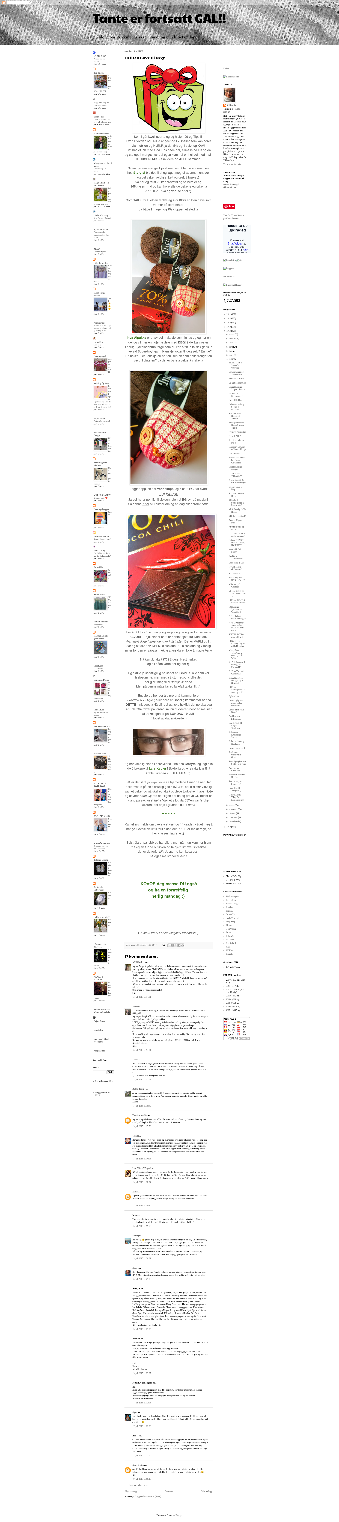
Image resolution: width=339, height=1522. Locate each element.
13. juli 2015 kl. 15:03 (141, 1079)
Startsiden (169, 1491)
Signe (134, 1412)
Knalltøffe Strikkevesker (236, 557)
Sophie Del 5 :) (235, 573)
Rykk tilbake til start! (102, 539)
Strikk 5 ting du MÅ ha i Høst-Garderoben (237, 460)
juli (230, 359)
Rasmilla (229, 954)
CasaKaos (98, 666)
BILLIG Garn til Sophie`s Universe (235, 365)
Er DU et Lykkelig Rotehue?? (236, 742)
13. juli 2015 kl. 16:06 (141, 1159)
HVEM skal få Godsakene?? (235, 568)
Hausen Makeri (101, 621)
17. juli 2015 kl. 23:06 (141, 1455)
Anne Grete (137, 1465)
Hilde (134, 1268)
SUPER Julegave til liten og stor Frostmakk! (237, 664)
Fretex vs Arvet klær (237, 432)
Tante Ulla (98, 567)
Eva (134, 1192)
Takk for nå (98, 668)
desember (233, 821)
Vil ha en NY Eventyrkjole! (236, 394)
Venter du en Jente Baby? (236, 711)
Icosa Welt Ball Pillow (235, 550)
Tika (134, 1136)
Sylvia (135, 1006)
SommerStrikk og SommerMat (236, 373)
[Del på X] (176, 945)
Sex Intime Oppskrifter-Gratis (235, 755)
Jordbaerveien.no (101, 536)
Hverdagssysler (100, 356)
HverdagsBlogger (101, 509)
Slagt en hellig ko (101, 102)
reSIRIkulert (138, 962)
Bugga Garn (231, 900)
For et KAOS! (235, 436)
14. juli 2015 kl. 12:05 (141, 1403)
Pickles (229, 925)
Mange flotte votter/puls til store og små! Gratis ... (236, 654)
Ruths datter (138, 1089)
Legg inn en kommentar (139, 1485)
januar (232, 334)
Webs (228, 947)
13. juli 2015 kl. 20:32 (141, 1258)
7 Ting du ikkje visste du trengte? (237, 617)
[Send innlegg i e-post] (163, 945)
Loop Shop (230, 921)
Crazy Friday (234, 453)
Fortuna (229, 911)
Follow (226, 68)
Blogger (179, 1515)
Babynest (109, 895)
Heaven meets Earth (237, 748)
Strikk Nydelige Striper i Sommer (237, 388)
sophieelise (98, 1030)
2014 (229, 327)
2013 (229, 322)
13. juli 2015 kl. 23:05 (141, 1329)
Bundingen (99, 73)
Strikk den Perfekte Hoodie (237, 775)
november (233, 817)
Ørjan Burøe (99, 1021)
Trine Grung (99, 550)
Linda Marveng (101, 215)
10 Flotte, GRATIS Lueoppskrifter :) (237, 601)
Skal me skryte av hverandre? (236, 782)
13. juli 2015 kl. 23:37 (141, 1373)
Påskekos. (109, 922)
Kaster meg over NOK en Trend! (237, 578)
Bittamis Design (101, 860)
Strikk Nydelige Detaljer (235, 468)
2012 (229, 318)
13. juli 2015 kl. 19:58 (141, 1226)
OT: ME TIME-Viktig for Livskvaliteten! (236, 797)
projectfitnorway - (102, 843)
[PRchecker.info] (231, 77)
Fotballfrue (99, 342)
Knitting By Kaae (101, 383)
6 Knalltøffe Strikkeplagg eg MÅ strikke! (236, 503)
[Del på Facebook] (179, 945)
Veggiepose (98, 624)
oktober (232, 813)
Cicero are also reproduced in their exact (101, 235)
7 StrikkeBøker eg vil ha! (236, 528)
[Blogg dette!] (172, 945)
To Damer (230, 939)
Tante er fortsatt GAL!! (159, 17)
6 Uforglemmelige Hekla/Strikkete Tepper (236, 425)
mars (231, 342)
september (233, 809)
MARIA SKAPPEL (102, 495)
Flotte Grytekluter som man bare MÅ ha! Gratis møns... (236, 627)
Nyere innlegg (131, 1491)
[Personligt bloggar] (232, 285)
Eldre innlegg (206, 1491)
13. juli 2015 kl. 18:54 (141, 1182)
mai (231, 351)
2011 (229, 314)
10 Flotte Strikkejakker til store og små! (237, 690)
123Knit (229, 950)
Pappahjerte (99, 1051)
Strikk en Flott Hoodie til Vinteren (235, 416)
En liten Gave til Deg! (235, 488)
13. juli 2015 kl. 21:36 (141, 1279)
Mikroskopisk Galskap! (234, 585)
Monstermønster (101, 133)
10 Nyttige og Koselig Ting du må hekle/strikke (237, 643)
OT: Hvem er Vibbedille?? (235, 474)
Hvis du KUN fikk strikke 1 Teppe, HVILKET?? (237, 543)
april (231, 347)
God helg (97, 345)
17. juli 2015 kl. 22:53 (141, 1426)
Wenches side (100, 753)
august (232, 805)
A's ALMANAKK (102, 816)
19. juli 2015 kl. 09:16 (141, 1479)
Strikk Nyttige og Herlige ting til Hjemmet (236, 680)
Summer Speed (100, 252)
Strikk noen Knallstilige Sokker (235, 735)
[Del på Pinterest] (182, 945)
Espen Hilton (99, 418)
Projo (228, 932)
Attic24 (97, 249)
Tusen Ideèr (99, 117)
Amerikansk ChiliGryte (234, 769)
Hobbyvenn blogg (102, 917)
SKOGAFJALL (109, 602)
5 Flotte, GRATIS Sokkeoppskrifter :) (237, 593)
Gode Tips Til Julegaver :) (235, 789)
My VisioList (228, 276)
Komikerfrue (99, 323)
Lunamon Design (101, 680)
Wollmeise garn (232, 896)
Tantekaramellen (140, 1115)
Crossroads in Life (236, 563)
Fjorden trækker (100, 105)
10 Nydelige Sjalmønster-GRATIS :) (235, 609)
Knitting (229, 907)
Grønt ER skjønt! (236, 400)
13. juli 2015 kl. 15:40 (141, 1106)
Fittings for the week (102, 421)
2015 (229, 331)
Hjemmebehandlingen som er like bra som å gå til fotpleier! (103, 328)
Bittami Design (232, 903)
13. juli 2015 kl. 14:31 (141, 997)
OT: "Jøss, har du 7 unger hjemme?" (237, 534)
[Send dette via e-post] (169, 945)
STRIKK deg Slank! (237, 516)
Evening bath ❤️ (101, 498)
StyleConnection (101, 229)
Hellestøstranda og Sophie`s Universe (236, 407)
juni (231, 355)
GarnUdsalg (231, 929)
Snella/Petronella (233, 918)
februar (232, 338)
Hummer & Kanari (236, 378)
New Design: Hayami (102, 218)
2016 (229, 826)
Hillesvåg (230, 936)
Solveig (135, 1235)
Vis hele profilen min (232, 164)
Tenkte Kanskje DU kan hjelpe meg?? (237, 481)
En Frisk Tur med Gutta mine (236, 672)
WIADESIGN (100, 56)
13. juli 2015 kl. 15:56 (141, 1126)
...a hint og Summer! (237, 383)
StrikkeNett (231, 914)
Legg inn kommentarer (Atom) (148, 1496)
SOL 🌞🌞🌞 (109, 303)
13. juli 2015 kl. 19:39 (141, 1205)
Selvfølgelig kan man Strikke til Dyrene (237, 762)
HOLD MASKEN (102, 726)
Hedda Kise (99, 710)
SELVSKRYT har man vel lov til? (236, 635)
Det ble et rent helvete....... (235, 717)
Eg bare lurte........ (236, 696)
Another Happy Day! (235, 521)
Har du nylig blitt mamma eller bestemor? (236, 703)
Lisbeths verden (101, 263)
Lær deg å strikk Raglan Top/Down (235, 725)
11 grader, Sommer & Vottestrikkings (237, 448)
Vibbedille (231, 105)
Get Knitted (231, 943)
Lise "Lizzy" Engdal (141, 1168)
